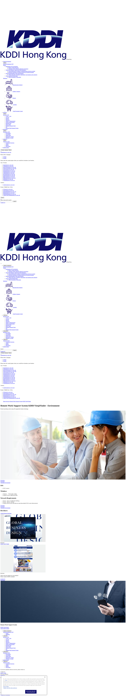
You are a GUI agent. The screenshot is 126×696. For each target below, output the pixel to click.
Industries (5, 78)
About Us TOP (6, 141)
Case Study (8, 134)
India (8, 179)
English (4, 158)
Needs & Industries (7, 61)
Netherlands (9, 194)
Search (2, 349)
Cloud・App (8, 116)
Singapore (9, 170)
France (8, 190)
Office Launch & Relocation (12, 75)
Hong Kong (9, 167)
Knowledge (8, 133)
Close (5, 62)
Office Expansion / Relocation (14, 77)
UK (7, 189)
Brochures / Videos (10, 136)
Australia (9, 180)
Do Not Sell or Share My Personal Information (31, 692)
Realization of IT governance (12, 66)
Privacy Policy (6, 686)
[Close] (1, 151)
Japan (8, 165)
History (7, 145)
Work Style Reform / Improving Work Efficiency (16, 70)
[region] (24, 685)
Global (6, 152)
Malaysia (9, 176)
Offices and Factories (10, 122)
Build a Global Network (13, 67)
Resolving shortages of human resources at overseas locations (21, 72)
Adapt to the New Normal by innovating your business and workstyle (22, 74)
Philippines (9, 178)
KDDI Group (6, 147)
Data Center (8, 124)
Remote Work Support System (12, 128)
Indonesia (9, 175)
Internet (7, 118)
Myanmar (9, 174)
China (8, 166)
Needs (4, 65)
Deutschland (9, 191)
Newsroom (8, 146)
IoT (6, 127)
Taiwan (8, 169)
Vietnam (8, 173)
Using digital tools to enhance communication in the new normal (21, 71)
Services (5, 112)
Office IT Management (10, 121)
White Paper (8, 135)
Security (7, 117)
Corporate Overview (10, 142)
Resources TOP (6, 132)
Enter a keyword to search (6, 200)
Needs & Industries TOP (8, 64)
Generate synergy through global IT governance (18, 68)
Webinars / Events (9, 137)
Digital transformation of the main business (14, 73)
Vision (7, 144)
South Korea (9, 168)
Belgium (8, 192)
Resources (5, 129)
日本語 (4, 156)
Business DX (8, 123)
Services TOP (6, 115)
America (8, 184)
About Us (5, 139)
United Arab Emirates (11, 195)
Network (7, 119)
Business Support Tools (11, 125)
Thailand (9, 172)
